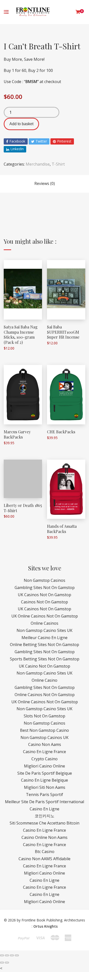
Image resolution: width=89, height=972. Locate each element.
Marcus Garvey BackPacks (17, 434)
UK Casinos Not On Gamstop (44, 594)
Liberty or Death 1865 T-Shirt (23, 508)
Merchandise (38, 164)
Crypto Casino (44, 759)
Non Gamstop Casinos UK (44, 737)
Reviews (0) (44, 183)
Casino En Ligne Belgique (44, 780)
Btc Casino (44, 851)
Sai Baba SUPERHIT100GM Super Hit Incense (63, 332)
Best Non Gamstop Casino (44, 730)
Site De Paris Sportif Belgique (44, 773)
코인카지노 (44, 816)
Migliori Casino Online (44, 766)
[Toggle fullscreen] (12, 955)
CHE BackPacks (61, 431)
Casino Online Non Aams (44, 837)
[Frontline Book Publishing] (32, 12)
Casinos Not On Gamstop (44, 602)
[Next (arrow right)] (7, 962)
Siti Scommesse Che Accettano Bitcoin (44, 823)
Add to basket (21, 124)
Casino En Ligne (44, 809)
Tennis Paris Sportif (44, 794)
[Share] (7, 955)
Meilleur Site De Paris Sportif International (44, 801)
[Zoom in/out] (17, 955)
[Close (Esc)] (2, 955)
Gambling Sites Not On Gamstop (45, 587)
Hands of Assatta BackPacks (62, 529)
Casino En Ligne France (44, 751)
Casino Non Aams (44, 744)
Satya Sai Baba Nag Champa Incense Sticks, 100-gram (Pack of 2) (21, 334)
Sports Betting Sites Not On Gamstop (44, 659)
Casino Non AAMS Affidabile (44, 858)
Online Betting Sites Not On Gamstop (44, 644)
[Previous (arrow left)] (2, 962)
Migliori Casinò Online (44, 901)
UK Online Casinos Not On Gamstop (44, 616)
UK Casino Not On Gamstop (44, 666)
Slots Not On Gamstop (44, 716)
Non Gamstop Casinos (44, 580)
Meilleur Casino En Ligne (44, 637)
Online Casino (44, 680)
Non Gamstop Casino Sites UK (44, 630)
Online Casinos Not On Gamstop (45, 694)
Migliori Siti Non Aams (44, 787)
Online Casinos (44, 623)
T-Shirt (58, 164)
